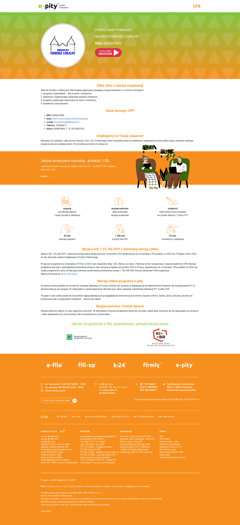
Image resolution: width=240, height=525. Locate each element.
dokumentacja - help (169, 441)
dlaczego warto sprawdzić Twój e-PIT (137, 439)
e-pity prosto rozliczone (53, 6)
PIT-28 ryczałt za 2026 (90, 449)
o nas (77, 416)
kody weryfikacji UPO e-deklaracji (135, 447)
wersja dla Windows (50, 436)
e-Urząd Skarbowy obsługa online (135, 444)
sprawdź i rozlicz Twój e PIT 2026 (135, 436)
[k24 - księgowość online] (120, 365)
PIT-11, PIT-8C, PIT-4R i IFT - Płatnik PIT (98, 460)
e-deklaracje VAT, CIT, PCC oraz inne (136, 452)
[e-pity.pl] (185, 365)
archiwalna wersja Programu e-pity (56, 449)
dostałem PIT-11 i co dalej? (92, 441)
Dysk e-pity (165, 455)
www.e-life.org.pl (69, 274)
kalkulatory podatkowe (170, 444)
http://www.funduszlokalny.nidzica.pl (70, 118)
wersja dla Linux (48, 441)
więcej (44, 176)
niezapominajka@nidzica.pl (66, 122)
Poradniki (85, 431)
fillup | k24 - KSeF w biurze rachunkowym (59, 462)
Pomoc (163, 431)
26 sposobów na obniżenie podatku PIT (98, 436)
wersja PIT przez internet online (55, 444)
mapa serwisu (168, 416)
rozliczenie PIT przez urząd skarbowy (97, 462)
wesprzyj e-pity (122, 416)
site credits (46, 511)
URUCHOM (105, 52)
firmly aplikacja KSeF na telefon (55, 460)
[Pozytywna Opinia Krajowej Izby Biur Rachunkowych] (161, 337)
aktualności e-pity (168, 449)
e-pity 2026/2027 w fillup (52, 452)
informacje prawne (145, 416)
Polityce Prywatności (104, 499)
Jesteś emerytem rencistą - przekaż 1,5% (75, 161)
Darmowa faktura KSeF (51, 457)
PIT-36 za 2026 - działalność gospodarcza (99, 452)
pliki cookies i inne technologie (148, 499)
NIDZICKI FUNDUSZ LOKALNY (117, 36)
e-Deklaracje (126, 431)
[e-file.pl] (55, 365)
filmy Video (165, 439)
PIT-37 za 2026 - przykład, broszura (96, 447)
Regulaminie (87, 499)
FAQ (161, 436)
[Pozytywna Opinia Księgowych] (79, 337)
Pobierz (53, 431)
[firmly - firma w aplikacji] (152, 365)
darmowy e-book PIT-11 (170, 447)
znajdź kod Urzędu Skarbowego (134, 449)
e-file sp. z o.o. (94, 493)
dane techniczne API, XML (171, 452)
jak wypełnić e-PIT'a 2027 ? (92, 439)
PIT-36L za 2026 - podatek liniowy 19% (97, 455)
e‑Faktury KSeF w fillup (51, 455)
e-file (44, 417)
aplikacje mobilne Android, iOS (54, 447)
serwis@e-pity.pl (57, 391)
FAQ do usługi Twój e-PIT (131, 441)
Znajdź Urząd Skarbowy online (56, 400)
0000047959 (108, 43)
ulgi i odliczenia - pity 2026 (92, 444)
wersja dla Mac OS (49, 439)
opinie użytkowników (97, 416)
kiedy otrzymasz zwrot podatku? (95, 457)
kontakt (63, 416)
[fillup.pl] (87, 365)
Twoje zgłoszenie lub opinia (172, 457)
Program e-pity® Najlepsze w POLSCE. (58, 480)
